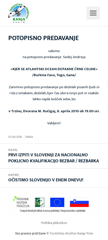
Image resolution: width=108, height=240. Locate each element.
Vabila (29, 136)
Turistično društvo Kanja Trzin (71, 233)
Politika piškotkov (54, 223)
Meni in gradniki (93, 13)
